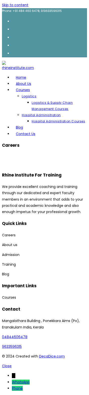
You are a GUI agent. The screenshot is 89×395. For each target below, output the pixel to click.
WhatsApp (21, 382)
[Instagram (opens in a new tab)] (14, 37)
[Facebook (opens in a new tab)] (14, 29)
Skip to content (15, 4)
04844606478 (14, 336)
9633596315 (12, 346)
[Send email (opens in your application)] (14, 53)
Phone (17, 388)
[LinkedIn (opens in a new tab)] (14, 45)
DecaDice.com (52, 356)
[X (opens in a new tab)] (14, 21)
